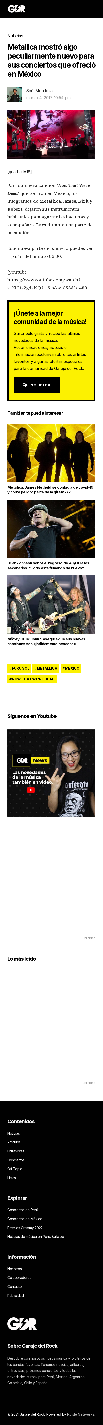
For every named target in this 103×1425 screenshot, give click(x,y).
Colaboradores (20, 1277)
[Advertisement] (51, 883)
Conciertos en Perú (23, 1210)
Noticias (15, 35)
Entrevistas (16, 1151)
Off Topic (15, 1169)
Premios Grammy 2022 (25, 1228)
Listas (12, 1178)
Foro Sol (20, 668)
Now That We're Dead (33, 679)
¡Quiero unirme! (37, 384)
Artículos (14, 1142)
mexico (72, 668)
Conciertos (16, 1160)
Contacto (15, 1286)
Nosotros (15, 1269)
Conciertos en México (25, 1219)
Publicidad (16, 1295)
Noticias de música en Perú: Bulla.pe (36, 1236)
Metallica (47, 668)
